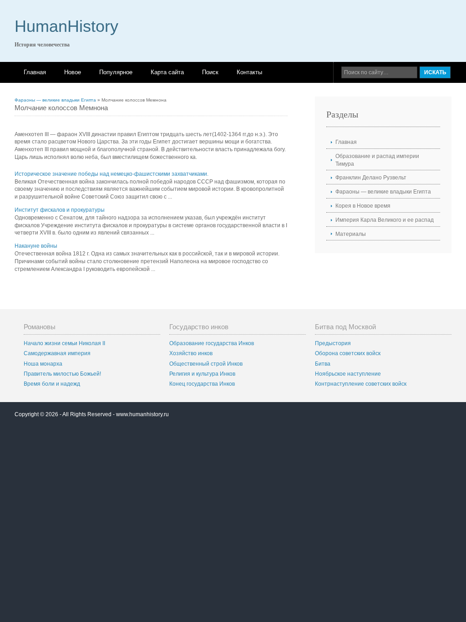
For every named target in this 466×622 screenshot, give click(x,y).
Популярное (115, 72)
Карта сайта (167, 72)
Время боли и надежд (52, 384)
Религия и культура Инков (202, 374)
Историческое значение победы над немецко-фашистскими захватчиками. (111, 174)
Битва (322, 364)
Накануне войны (36, 246)
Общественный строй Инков (206, 364)
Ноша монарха (43, 364)
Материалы (350, 234)
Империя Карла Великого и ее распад (384, 220)
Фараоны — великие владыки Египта (55, 99)
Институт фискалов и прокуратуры (60, 210)
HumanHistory (66, 26)
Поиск (210, 72)
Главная (35, 72)
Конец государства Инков (202, 384)
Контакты (249, 72)
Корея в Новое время (362, 206)
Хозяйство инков (191, 353)
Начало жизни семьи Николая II (64, 343)
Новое (72, 72)
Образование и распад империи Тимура (377, 160)
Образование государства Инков (211, 343)
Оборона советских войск (347, 353)
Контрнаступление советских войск (360, 384)
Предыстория (333, 343)
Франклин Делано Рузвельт (370, 177)
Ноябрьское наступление (348, 374)
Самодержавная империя (57, 353)
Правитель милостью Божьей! (62, 374)
